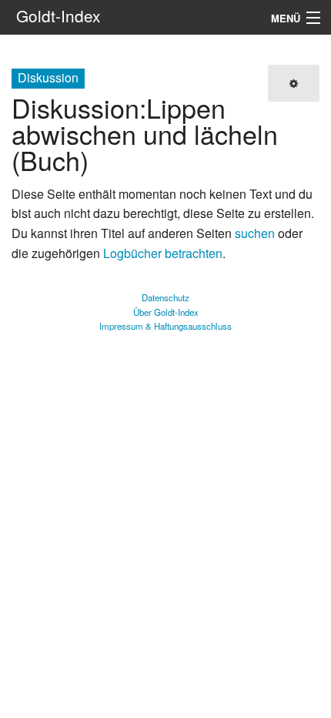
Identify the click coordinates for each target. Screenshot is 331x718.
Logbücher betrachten (162, 253)
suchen (255, 233)
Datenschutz (165, 297)
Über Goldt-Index (166, 312)
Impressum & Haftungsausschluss (165, 326)
